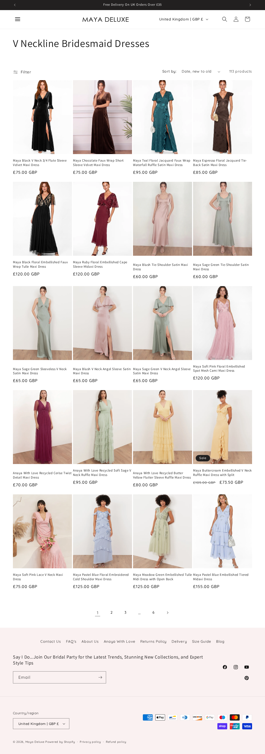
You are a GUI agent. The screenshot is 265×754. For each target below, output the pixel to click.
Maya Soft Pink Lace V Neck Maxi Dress (38, 577)
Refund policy (116, 742)
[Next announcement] (250, 5)
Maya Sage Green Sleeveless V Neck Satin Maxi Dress (40, 371)
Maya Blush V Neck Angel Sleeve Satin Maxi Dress (102, 371)
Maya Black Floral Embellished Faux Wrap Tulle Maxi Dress (40, 264)
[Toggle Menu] (17, 19)
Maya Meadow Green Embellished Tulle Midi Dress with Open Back (162, 577)
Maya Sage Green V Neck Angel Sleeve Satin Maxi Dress (162, 371)
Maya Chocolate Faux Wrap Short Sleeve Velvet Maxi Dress (98, 162)
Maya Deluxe (35, 742)
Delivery (179, 641)
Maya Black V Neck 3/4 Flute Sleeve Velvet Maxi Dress (40, 162)
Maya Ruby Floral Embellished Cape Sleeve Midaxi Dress (100, 264)
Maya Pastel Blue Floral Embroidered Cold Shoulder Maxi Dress (101, 577)
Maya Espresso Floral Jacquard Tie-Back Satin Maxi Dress (220, 162)
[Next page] (167, 612)
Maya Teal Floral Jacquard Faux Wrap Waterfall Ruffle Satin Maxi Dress (161, 162)
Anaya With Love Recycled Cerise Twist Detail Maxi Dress (42, 475)
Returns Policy (153, 641)
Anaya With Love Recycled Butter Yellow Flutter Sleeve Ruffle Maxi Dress (162, 475)
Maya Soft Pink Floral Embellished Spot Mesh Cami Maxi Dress (219, 368)
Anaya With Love (119, 641)
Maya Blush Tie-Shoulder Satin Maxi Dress (160, 267)
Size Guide (201, 641)
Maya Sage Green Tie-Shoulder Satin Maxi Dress (221, 267)
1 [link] (98, 612)
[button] (224, 19)
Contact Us (50, 641)
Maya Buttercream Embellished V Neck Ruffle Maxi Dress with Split (222, 472)
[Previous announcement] (14, 5)
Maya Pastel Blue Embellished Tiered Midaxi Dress (221, 577)
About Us (90, 641)
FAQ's (71, 641)
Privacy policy (90, 742)
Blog (220, 641)
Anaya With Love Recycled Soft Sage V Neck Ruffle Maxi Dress (102, 472)
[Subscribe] (100, 677)
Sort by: (169, 71)
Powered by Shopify (60, 742)
